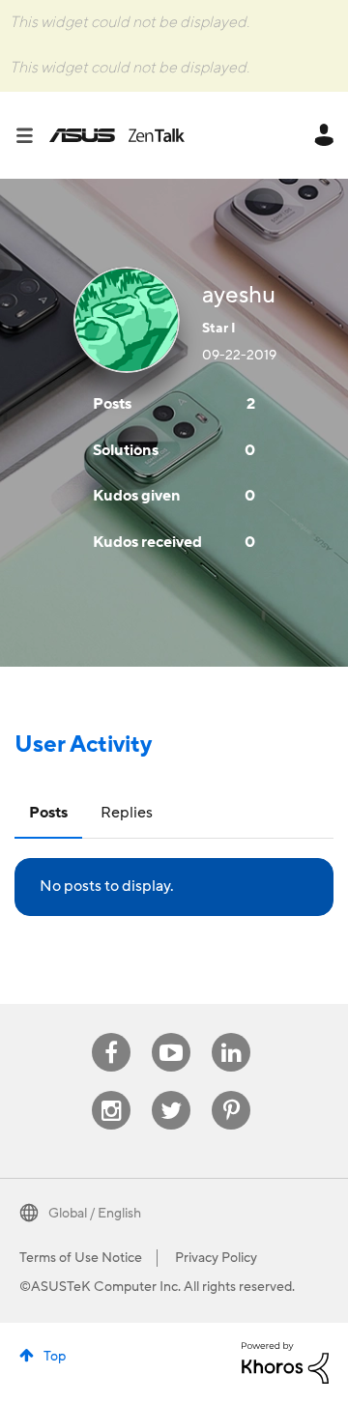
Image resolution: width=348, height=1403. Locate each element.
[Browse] (31, 135)
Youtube (171, 1033)
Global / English (94, 1213)
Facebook (111, 1033)
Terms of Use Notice (80, 1258)
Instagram (111, 1091)
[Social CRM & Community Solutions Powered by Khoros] (285, 1361)
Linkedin (231, 1033)
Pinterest (231, 1091)
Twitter (171, 1091)
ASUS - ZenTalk (117, 135)
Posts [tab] (48, 812)
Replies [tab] (127, 812)
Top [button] (55, 1356)
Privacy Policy (216, 1258)
